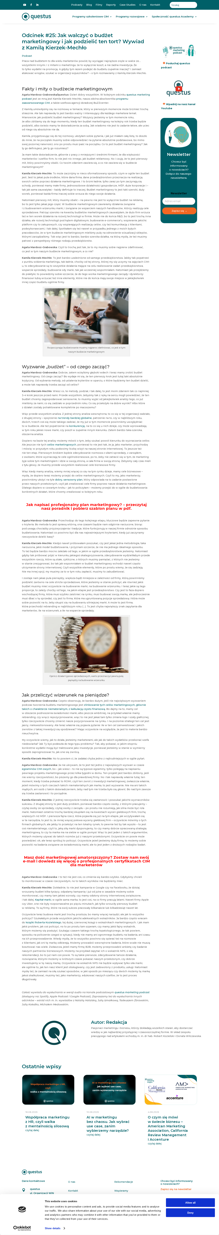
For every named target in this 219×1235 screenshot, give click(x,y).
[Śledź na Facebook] (31, 4)
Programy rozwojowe (130, 16)
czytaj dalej (32, 1130)
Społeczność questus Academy (173, 16)
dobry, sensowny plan (68, 479)
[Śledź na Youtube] (24, 5)
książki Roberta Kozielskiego (43, 922)
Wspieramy (121, 1190)
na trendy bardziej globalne (75, 418)
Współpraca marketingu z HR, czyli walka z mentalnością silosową (47, 1121)
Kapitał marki (43, 899)
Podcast (27, 55)
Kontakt (155, 4)
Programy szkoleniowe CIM (90, 16)
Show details (52, 1228)
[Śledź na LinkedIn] (37, 4)
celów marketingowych (61, 444)
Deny (190, 1212)
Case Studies (128, 4)
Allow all (190, 1202)
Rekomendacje (123, 1181)
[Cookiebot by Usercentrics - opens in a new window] (22, 1228)
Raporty (111, 4)
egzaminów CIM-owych (36, 769)
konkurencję (77, 426)
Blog (89, 4)
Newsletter (179, 193)
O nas (142, 4)
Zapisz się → (179, 210)
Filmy (99, 4)
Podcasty (76, 4)
